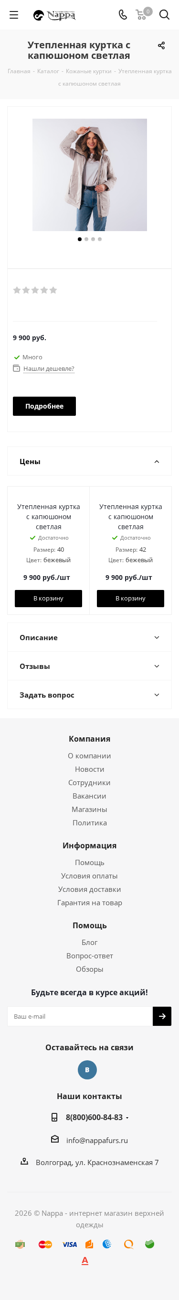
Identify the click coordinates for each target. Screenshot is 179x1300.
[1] (17, 290)
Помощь (90, 862)
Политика (90, 822)
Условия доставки (89, 889)
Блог (89, 942)
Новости (90, 769)
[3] (35, 290)
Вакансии (89, 795)
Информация (89, 845)
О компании (89, 755)
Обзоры (90, 969)
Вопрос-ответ (89, 955)
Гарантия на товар (89, 902)
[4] (44, 290)
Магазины (89, 809)
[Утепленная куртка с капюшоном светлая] (89, 176)
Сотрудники (89, 782)
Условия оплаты (89, 875)
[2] (26, 290)
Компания (89, 738)
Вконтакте (87, 1069)
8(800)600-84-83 (94, 1117)
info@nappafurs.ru (97, 1140)
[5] (53, 290)
